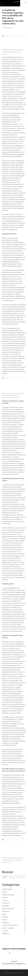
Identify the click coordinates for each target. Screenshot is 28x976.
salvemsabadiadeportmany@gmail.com (14, 963)
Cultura (4, 900)
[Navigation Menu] (26, 2)
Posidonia (5, 922)
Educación (5, 903)
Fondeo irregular (8, 908)
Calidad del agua (8, 895)
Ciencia (4, 897)
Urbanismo (6, 933)
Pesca (4, 914)
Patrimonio (6, 911)
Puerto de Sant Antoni (10, 925)
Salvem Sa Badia (8, 928)
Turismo (5, 931)
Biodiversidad (7, 889)
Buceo (4, 892)
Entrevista (5, 906)
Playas (4, 920)
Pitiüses (5, 917)
